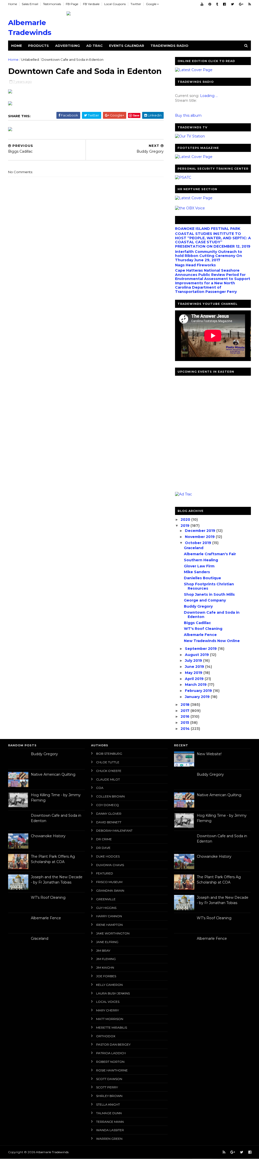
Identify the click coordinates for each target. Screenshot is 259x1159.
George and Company (205, 600)
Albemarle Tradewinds (52, 1152)
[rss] (249, 4)
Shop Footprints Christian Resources (209, 586)
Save (136, 115)
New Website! (209, 754)
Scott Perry (107, 1087)
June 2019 (195, 666)
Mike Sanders (197, 572)
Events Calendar (126, 46)
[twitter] (232, 4)
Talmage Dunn (109, 1113)
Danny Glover (108, 813)
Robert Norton (110, 1062)
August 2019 (197, 654)
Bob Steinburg (109, 753)
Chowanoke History (48, 836)
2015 (185, 722)
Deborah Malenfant (114, 830)
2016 (185, 716)
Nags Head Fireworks (195, 265)
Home (12, 4)
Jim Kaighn (105, 967)
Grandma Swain (110, 890)
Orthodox (105, 1036)
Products (38, 46)
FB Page (72, 4)
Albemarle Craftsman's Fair (210, 554)
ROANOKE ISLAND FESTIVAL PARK (207, 228)
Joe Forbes (106, 976)
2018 (185, 704)
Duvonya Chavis (110, 865)
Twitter (136, 4)
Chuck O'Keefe (108, 771)
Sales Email (30, 4)
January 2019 (198, 696)
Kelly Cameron (109, 985)
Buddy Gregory (198, 606)
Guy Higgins (106, 908)
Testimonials (52, 4)
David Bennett (108, 822)
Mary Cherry (107, 1010)
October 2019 (198, 543)
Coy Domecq (107, 805)
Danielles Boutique (202, 578)
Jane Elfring (107, 942)
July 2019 (194, 660)
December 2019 (200, 530)
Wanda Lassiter (110, 1130)
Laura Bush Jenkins (113, 993)
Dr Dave (103, 848)
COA (99, 788)
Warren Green (109, 1139)
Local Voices (107, 1002)
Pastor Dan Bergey (113, 1044)
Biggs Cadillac (197, 623)
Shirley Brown (109, 1096)
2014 (186, 728)
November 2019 (200, 536)
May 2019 (194, 672)
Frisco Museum (109, 882)
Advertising (67, 46)
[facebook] (224, 4)
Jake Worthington (113, 933)
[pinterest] (209, 4)
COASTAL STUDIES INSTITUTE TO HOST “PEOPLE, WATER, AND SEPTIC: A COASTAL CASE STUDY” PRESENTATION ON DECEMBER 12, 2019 (213, 240)
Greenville (106, 899)
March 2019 (196, 684)
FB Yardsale (91, 4)
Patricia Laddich (111, 1053)
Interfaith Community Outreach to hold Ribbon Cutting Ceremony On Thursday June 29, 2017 (208, 256)
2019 (185, 525)
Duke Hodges (108, 856)
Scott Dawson (109, 1079)
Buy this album (188, 115)
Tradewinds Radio (169, 46)
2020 (186, 519)
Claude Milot (108, 779)
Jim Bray (103, 950)
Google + (152, 4)
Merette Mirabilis (111, 1027)
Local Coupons (115, 4)
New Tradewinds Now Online (212, 640)
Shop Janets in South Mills (209, 594)
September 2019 (201, 648)
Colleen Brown (110, 796)
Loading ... (209, 95)
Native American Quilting (53, 774)
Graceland (193, 548)
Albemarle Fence (200, 634)
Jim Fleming (106, 959)
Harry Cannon (109, 916)
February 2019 (199, 690)
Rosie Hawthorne (112, 1070)
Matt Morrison (109, 1019)
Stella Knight (108, 1104)
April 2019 (195, 678)
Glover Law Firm (199, 566)
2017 (185, 710)
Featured (104, 873)
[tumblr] (217, 4)
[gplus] (241, 4)
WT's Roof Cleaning (203, 628)
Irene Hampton (109, 925)
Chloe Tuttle (107, 762)
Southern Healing (201, 560)
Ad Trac (94, 46)
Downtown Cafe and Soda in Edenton (212, 614)
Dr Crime (104, 839)
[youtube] (202, 4)
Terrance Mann (110, 1122)
